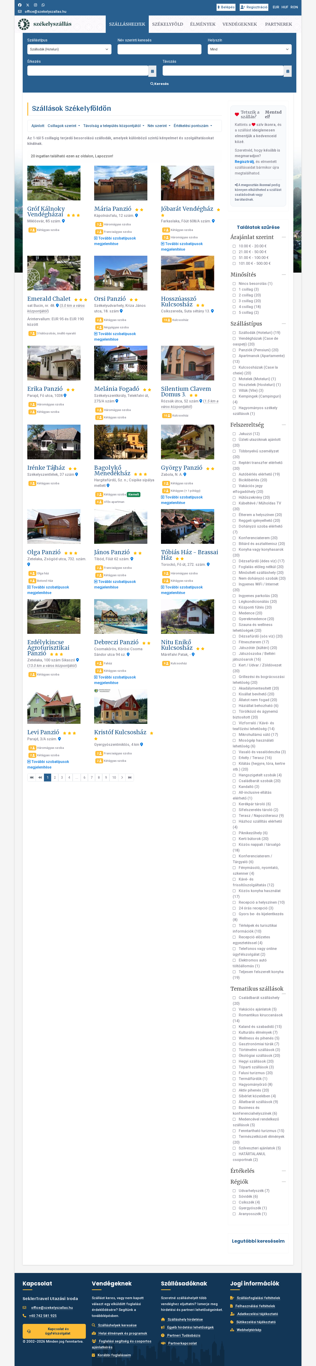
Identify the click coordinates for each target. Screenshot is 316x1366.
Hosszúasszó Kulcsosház (178, 301)
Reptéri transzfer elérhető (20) (257, 466)
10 (114, 777)
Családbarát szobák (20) (259, 781)
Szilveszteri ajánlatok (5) (259, 1148)
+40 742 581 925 (43, 1316)
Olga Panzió (44, 552)
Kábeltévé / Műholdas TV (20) (257, 506)
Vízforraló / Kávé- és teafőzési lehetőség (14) (254, 726)
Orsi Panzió (110, 298)
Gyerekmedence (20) (256, 619)
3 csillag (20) (249, 301)
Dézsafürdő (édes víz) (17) (261, 561)
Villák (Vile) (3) (250, 390)
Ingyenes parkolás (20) (258, 596)
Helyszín (215, 40)
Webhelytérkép (248, 1330)
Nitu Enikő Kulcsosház (177, 645)
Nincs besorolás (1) (255, 283)
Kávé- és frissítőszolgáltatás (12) (253, 882)
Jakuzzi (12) (249, 434)
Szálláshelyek (127, 24)
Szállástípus (37, 40)
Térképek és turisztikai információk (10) (255, 928)
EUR (276, 7)
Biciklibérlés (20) (252, 480)
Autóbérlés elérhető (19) (259, 474)
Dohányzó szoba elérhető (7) (257, 529)
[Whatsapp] (43, 5)
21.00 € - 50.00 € (252, 252)
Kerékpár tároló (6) (254, 804)
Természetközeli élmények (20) (258, 1139)
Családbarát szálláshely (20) (256, 1001)
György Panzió (182, 467)
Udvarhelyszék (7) (254, 1191)
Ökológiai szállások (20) (259, 1055)
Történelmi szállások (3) (259, 1050)
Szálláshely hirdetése (185, 1319)
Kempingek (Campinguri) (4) (257, 399)
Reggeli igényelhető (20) (259, 520)
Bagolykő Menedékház (113, 470)
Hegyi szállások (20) (256, 1061)
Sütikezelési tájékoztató (255, 1322)
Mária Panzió (113, 208)
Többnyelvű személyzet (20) (256, 454)
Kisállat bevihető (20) (256, 694)
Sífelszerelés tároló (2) (258, 810)
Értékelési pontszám (191, 126)
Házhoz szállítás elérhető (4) (257, 824)
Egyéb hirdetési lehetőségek (190, 1327)
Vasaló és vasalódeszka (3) (262, 752)
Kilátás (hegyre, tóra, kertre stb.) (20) (259, 766)
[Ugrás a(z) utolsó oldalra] (129, 777)
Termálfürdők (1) (252, 1079)
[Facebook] (20, 5)
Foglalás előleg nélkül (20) (261, 567)
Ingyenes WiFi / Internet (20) (256, 587)
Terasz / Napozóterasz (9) (261, 815)
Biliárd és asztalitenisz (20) (261, 543)
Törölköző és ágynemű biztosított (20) (255, 714)
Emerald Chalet (49, 298)
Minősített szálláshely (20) (261, 572)
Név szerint (158, 126)
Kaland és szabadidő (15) (260, 1026)
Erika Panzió (45, 388)
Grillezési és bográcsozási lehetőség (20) (259, 680)
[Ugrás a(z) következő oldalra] (122, 777)
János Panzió (112, 552)
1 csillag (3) (248, 289)
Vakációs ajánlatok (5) (257, 1009)
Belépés (228, 7)
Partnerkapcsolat (182, 1343)
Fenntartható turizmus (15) (261, 1131)
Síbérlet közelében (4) (257, 1096)
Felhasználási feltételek (255, 1306)
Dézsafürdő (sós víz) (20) (260, 636)
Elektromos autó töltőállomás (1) (250, 963)
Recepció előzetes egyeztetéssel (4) (251, 940)
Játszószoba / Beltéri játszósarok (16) (254, 656)
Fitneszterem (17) (253, 642)
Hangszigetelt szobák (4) (260, 775)
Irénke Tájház (46, 467)
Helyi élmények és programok (122, 1333)
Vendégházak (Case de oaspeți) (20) (255, 341)
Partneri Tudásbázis (183, 1335)
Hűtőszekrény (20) (254, 497)
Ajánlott (37, 126)
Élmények (203, 24)
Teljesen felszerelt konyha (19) (258, 975)
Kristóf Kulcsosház (121, 732)
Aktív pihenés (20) (253, 1090)
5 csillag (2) (248, 312)
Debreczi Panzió (117, 642)
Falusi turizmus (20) (255, 1073)
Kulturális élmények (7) (258, 1032)
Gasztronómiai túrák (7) (258, 1044)
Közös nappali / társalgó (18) (257, 847)
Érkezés (34, 61)
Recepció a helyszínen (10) (261, 902)
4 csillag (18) (249, 307)
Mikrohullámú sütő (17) (258, 734)
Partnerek (278, 24)
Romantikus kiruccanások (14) (258, 1018)
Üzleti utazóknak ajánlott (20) (257, 442)
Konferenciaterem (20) (258, 538)
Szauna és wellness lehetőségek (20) (253, 627)
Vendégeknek (240, 24)
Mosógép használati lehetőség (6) (253, 743)
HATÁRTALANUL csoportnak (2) (249, 1157)
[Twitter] (27, 5)
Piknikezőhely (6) (253, 833)
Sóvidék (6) (248, 1196)
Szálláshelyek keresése (117, 1325)
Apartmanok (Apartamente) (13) (259, 359)
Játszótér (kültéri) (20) (257, 648)
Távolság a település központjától (112, 126)
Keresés (161, 83)
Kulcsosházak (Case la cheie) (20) (255, 370)
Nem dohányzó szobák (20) (262, 578)
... (76, 777)
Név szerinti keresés (135, 40)
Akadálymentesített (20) (258, 688)
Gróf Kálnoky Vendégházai (46, 211)
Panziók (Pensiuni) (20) (258, 350)
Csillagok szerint (62, 126)
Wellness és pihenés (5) (258, 1038)
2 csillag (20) (249, 295)
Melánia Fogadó (117, 388)
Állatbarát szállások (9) (258, 1102)
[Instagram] (35, 5)
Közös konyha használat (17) (257, 894)
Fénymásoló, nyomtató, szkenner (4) (256, 870)
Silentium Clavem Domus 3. (186, 391)
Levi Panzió (44, 732)
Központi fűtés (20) (255, 607)
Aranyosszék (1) (252, 1214)
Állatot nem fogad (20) (257, 700)
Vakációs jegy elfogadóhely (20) (248, 489)
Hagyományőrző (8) (255, 1084)
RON (294, 7)
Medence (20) (250, 613)
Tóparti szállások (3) (256, 1067)
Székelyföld (167, 24)
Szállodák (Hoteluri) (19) (259, 332)
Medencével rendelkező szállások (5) (256, 1122)
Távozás (169, 61)
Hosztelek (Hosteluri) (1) (259, 385)
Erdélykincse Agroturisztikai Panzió (48, 648)
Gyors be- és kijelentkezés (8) (258, 917)
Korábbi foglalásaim (114, 1355)
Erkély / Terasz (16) (255, 758)
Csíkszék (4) (249, 1202)
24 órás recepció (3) (255, 908)
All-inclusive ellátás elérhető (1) (252, 795)
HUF (285, 7)
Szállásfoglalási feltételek (258, 1298)
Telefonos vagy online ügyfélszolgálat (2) (255, 951)
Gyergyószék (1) (252, 1208)
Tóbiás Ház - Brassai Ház (189, 555)
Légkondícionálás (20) (257, 601)
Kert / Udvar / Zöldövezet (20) (257, 668)
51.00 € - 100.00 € (253, 257)
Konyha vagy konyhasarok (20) (258, 552)
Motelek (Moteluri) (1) (257, 379)
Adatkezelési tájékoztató (257, 1314)
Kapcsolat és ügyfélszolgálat (57, 1331)
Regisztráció (257, 7)
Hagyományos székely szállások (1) (255, 411)
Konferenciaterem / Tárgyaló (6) (252, 859)
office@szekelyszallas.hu (45, 11)
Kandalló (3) (248, 786)
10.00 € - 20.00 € (252, 246)
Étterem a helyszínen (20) (260, 515)
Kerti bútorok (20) (253, 839)
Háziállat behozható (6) (258, 705)
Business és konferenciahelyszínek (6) (255, 1110)
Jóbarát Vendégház (187, 208)
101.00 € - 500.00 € (254, 263)
